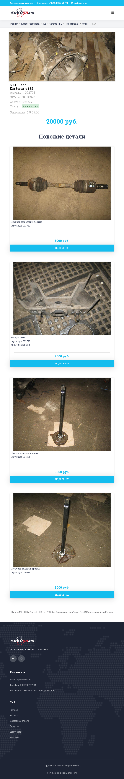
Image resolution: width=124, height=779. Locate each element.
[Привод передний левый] (62, 182)
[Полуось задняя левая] (62, 414)
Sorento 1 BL (55, 24)
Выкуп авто (15, 732)
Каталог (14, 715)
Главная (14, 24)
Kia (44, 24)
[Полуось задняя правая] (62, 529)
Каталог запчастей (30, 24)
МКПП (85, 24)
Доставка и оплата (19, 721)
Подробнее (62, 248)
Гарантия (14, 726)
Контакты (15, 737)
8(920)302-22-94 (59, 3)
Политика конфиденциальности (62, 773)
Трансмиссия (71, 24)
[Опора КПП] (62, 298)
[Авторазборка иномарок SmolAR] (22, 13)
